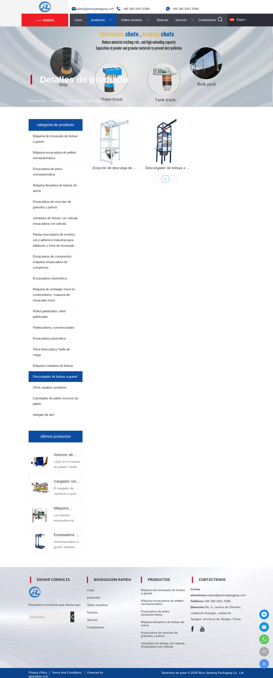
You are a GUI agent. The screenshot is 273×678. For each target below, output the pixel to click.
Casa (43, 100)
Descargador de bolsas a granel (86, 100)
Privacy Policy (38, 672)
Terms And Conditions (67, 672)
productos (57, 100)
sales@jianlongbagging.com (227, 595)
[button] (102, 20)
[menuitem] (102, 19)
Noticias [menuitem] (162, 20)
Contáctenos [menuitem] (207, 20)
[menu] (143, 19)
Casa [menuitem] (78, 20)
